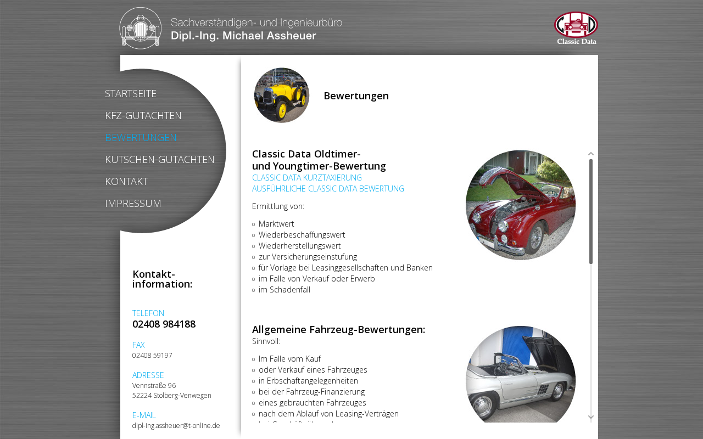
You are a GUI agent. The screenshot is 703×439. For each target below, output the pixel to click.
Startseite (131, 93)
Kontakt (126, 181)
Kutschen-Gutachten (160, 159)
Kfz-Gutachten (143, 115)
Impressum (133, 203)
